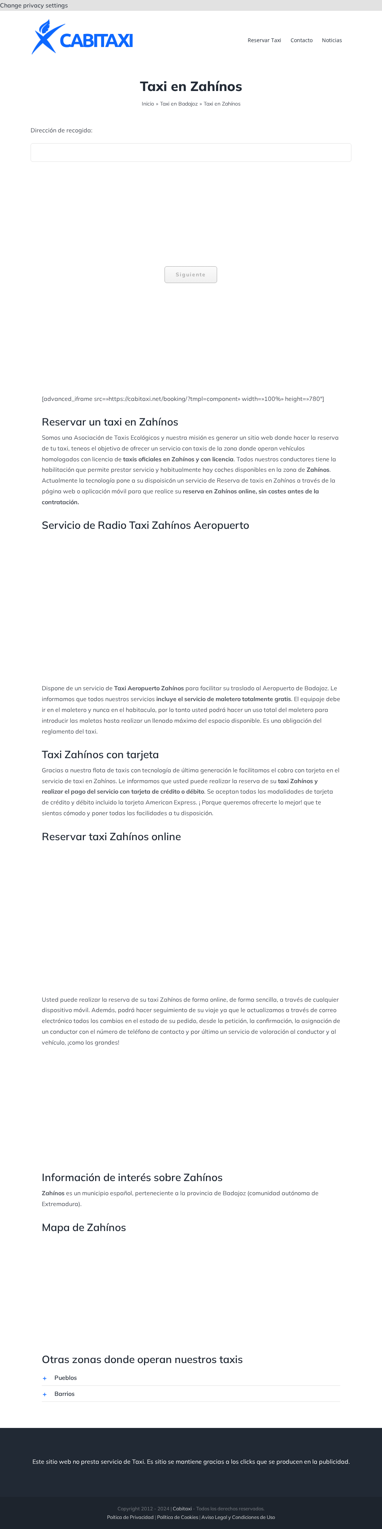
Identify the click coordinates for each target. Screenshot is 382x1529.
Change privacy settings (34, 5)
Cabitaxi (182, 1508)
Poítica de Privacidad (130, 1517)
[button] (191, 1377)
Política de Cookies (177, 1517)
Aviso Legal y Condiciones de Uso (238, 1517)
